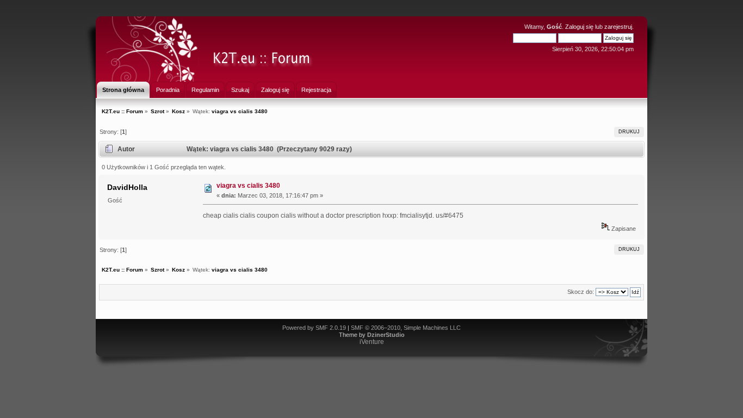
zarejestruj (618, 26)
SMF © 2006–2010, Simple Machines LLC (406, 327)
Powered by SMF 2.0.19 (314, 327)
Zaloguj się (579, 26)
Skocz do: (580, 291)
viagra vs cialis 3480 (248, 185)
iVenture (372, 342)
